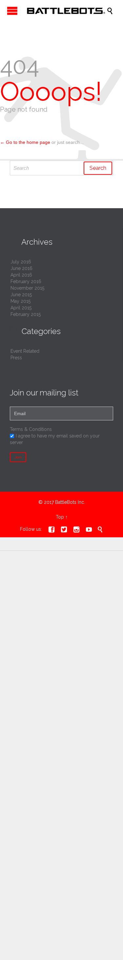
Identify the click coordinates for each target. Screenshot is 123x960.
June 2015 (21, 294)
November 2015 (27, 288)
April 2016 (21, 275)
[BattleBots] (65, 10)
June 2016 (21, 268)
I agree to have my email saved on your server (55, 439)
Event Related (24, 351)
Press (16, 357)
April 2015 (20, 307)
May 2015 (20, 301)
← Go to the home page (25, 142)
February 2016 (25, 281)
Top (60, 517)
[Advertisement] (61, 625)
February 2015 (25, 314)
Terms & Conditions (31, 429)
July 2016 (20, 261)
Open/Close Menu (12, 10)
